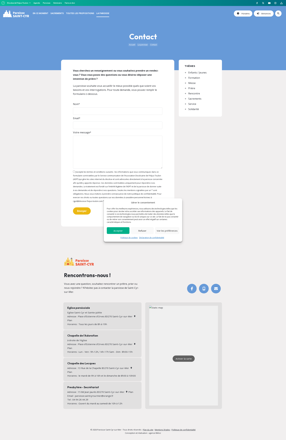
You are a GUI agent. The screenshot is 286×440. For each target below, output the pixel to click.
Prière (191, 88)
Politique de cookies (129, 237)
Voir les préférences (167, 230)
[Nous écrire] (216, 289)
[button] (82, 211)
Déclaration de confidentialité (151, 237)
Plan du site (148, 429)
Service (192, 104)
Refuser (142, 230)
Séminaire (57, 3)
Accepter (118, 230)
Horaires (245, 13)
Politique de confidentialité (184, 429)
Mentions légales (162, 429)
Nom (76, 104)
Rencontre (194, 93)
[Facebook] (192, 289)
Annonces (265, 13)
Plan (130, 391)
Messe (192, 83)
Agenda (37, 3)
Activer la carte (184, 358)
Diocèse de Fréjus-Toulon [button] (18, 3)
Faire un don (70, 3)
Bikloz (158, 433)
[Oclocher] (204, 289)
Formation (194, 77)
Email (76, 118)
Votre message (81, 132)
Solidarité (193, 109)
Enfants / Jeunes (197, 72)
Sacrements (194, 98)
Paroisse (46, 3)
